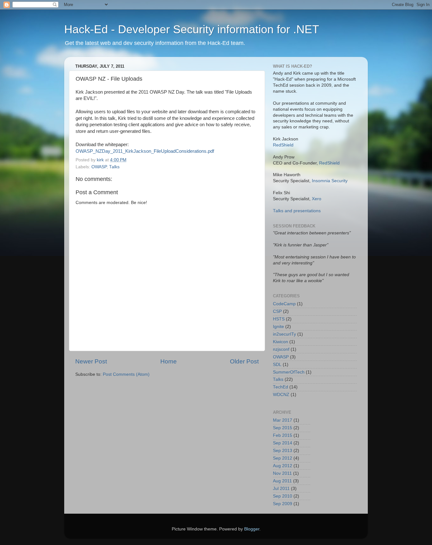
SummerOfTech (289, 372)
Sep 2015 (282, 427)
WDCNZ (281, 394)
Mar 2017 (282, 420)
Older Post (244, 361)
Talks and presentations (297, 210)
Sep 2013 (282, 450)
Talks (114, 166)
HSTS (279, 319)
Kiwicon (280, 341)
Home (168, 361)
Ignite (278, 326)
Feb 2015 (282, 435)
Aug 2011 (282, 481)
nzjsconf (281, 349)
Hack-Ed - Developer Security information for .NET (191, 29)
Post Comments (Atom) (126, 374)
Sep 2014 (282, 443)
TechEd (280, 387)
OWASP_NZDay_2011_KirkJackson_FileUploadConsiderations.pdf (145, 151)
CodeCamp (284, 303)
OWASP (99, 166)
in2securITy (284, 334)
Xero (316, 198)
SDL (277, 364)
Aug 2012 (282, 465)
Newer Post (91, 361)
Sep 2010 (282, 496)
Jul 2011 (281, 488)
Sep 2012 (282, 458)
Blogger (251, 529)
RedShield (283, 145)
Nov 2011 (282, 473)
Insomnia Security (330, 180)
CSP (277, 311)
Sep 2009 (282, 503)
